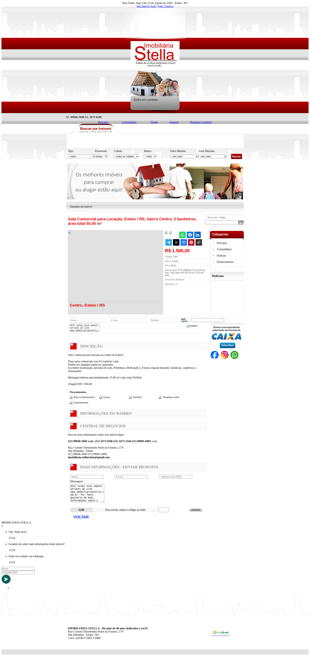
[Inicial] (155, 67)
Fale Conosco (165, 6)
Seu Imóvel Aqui (146, 6)
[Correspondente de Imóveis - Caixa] (227, 347)
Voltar (81, 517)
